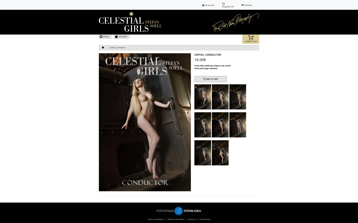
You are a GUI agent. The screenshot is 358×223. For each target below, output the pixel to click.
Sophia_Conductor (117, 47)
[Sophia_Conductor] (145, 123)
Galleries (123, 36)
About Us (192, 219)
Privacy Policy (205, 219)
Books (106, 36)
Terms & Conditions (156, 219)
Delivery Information (176, 219)
